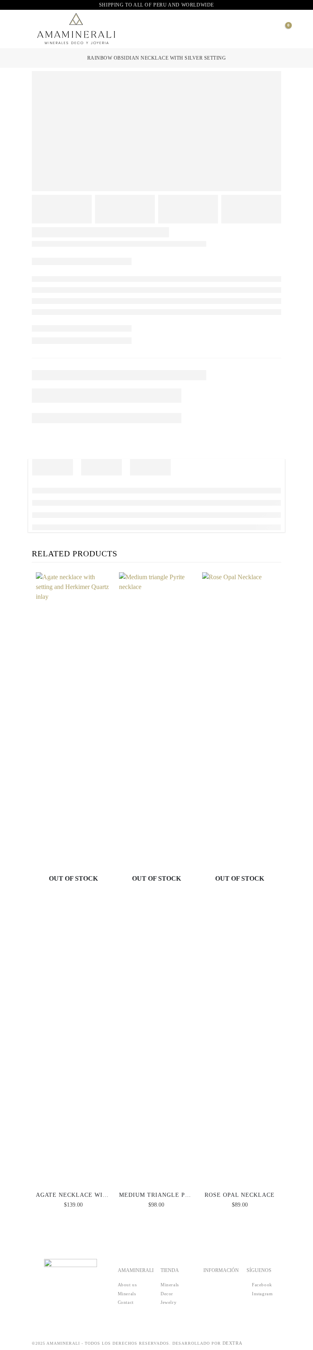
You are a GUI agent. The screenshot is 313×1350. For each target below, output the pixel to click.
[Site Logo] (76, 29)
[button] (30, 29)
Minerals (127, 1293)
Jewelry (168, 1302)
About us (127, 1284)
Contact (126, 1302)
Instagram (261, 1293)
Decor (167, 1293)
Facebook (261, 1284)
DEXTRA (232, 1343)
